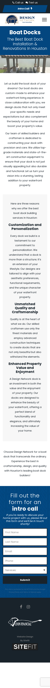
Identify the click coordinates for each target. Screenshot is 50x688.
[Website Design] (25, 646)
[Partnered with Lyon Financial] (25, 621)
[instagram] (28, 607)
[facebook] (21, 607)
